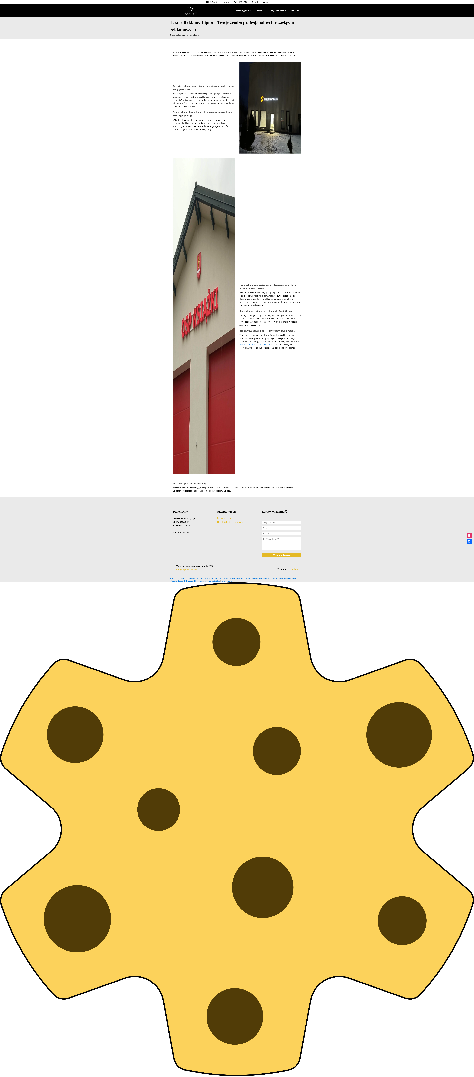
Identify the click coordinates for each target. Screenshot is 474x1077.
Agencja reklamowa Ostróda (210, 581)
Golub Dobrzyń (181, 578)
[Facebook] (469, 541)
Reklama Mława (290, 578)
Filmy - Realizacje (277, 10)
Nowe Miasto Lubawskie (213, 578)
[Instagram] (469, 535)
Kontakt (295, 10)
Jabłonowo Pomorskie (195, 578)
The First (293, 568)
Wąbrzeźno (227, 578)
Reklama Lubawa (277, 578)
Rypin (172, 578)
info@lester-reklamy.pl (231, 521)
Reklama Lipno (226, 581)
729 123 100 (225, 518)
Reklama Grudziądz (251, 578)
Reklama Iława (264, 578)
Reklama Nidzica (177, 581)
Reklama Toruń (237, 578)
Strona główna (243, 10)
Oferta (259, 10)
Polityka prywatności (186, 569)
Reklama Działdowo (191, 581)
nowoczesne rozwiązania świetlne (254, 344)
